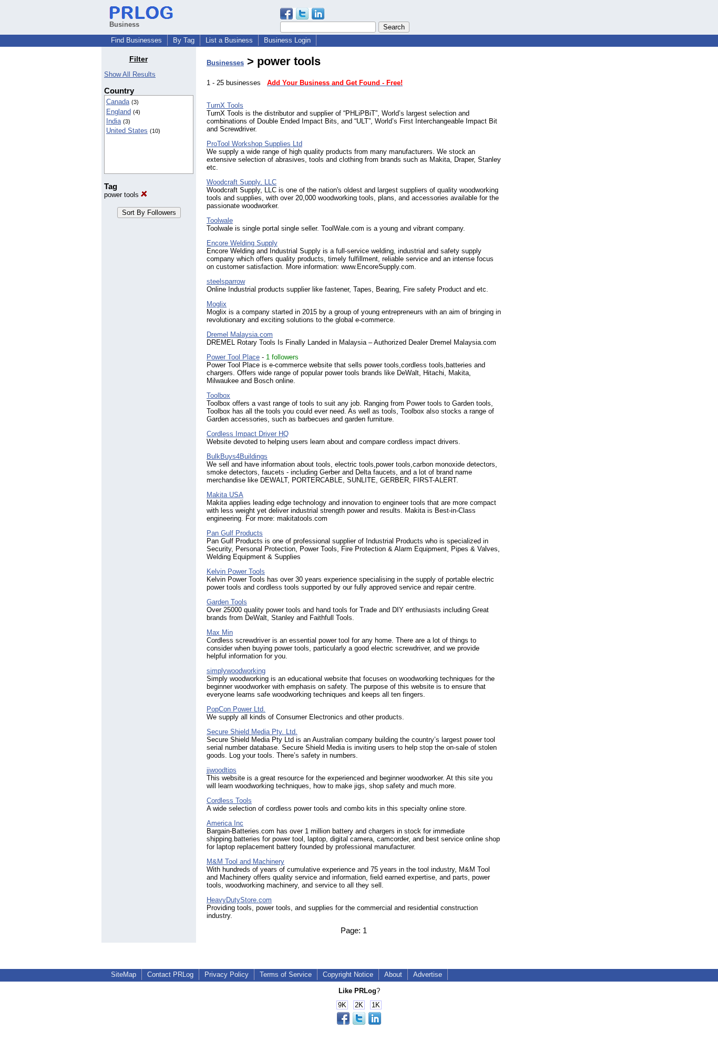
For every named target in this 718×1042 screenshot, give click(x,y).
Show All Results (130, 74)
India (113, 121)
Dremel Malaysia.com (240, 334)
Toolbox (218, 395)
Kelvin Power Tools (236, 571)
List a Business (229, 40)
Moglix (217, 304)
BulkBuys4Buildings (237, 456)
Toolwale (220, 220)
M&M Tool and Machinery (245, 861)
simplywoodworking (236, 671)
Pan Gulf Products (235, 533)
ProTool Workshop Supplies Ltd (254, 144)
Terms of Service (286, 974)
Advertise (427, 974)
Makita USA (225, 495)
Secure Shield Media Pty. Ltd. (252, 732)
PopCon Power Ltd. (236, 709)
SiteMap (123, 974)
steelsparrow (226, 281)
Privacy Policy (226, 974)
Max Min (220, 632)
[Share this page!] (302, 17)
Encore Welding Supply (242, 243)
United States (127, 131)
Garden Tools (227, 602)
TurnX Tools (225, 105)
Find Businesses (136, 40)
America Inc (225, 823)
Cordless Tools (229, 800)
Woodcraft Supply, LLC (241, 182)
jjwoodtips (222, 770)
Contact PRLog (170, 974)
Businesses (225, 63)
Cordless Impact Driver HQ (248, 434)
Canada (117, 102)
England (118, 112)
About (393, 974)
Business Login (287, 40)
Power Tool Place (233, 357)
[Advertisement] (563, 212)
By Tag (183, 40)
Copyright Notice (348, 974)
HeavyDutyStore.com (239, 900)
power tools (122, 195)
